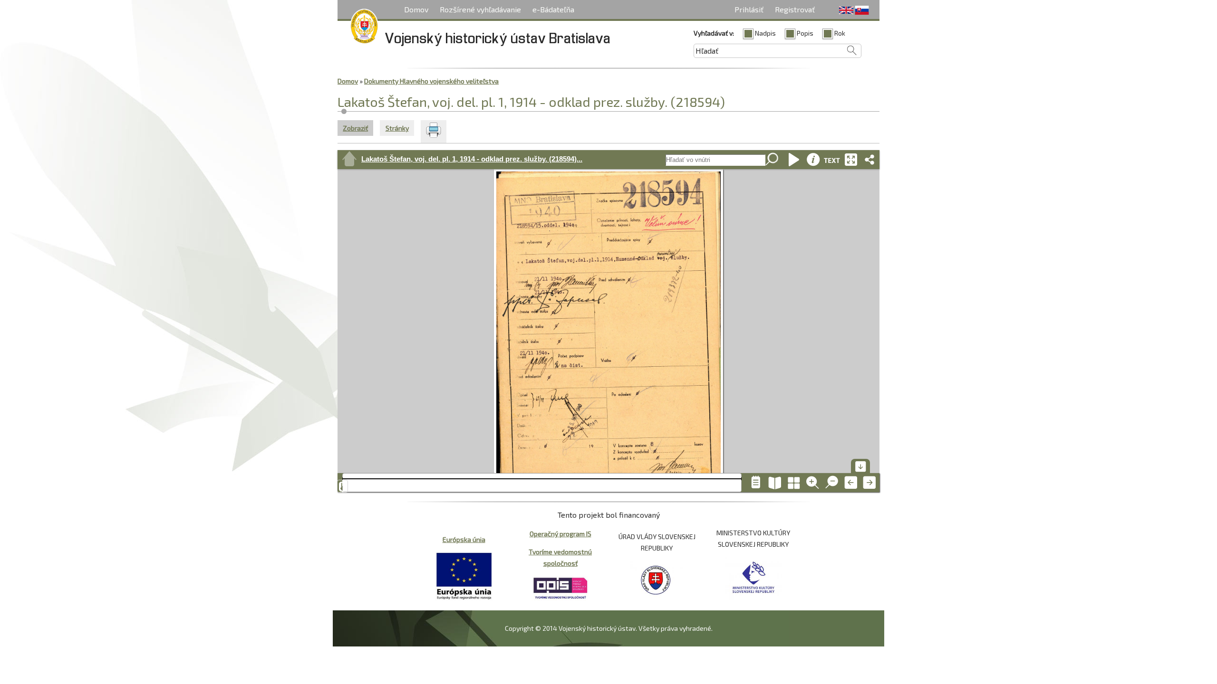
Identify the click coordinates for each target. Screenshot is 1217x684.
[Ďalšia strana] (869, 482)
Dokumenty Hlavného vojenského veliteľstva (431, 81)
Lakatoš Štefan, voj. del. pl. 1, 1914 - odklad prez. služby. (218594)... (471, 159)
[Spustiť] (793, 159)
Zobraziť (358, 128)
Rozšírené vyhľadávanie (480, 9)
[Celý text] (831, 159)
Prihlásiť (748, 9)
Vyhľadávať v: (714, 33)
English (846, 10)
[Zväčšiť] (812, 482)
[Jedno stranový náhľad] (755, 482)
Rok (839, 33)
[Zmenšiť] (831, 482)
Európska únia (464, 539)
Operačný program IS (560, 534)
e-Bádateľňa (553, 9)
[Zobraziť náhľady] (793, 482)
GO (772, 160)
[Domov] (364, 28)
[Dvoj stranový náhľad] (774, 482)
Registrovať (795, 9)
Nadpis (765, 33)
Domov (416, 9)
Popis (805, 33)
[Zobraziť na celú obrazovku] (850, 159)
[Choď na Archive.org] (349, 159)
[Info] (812, 159)
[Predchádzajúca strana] (850, 482)
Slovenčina (862, 10)
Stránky (397, 128)
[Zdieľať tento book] (869, 159)
